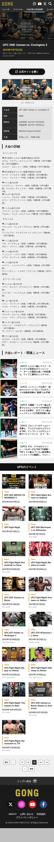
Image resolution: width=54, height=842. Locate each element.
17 (22, 762)
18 (28, 762)
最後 (31, 769)
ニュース (6, 9)
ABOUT (13, 814)
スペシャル (17, 9)
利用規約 (41, 814)
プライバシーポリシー (27, 817)
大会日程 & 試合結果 (34, 9)
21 (47, 762)
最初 (6, 762)
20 (40, 762)
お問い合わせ (26, 814)
